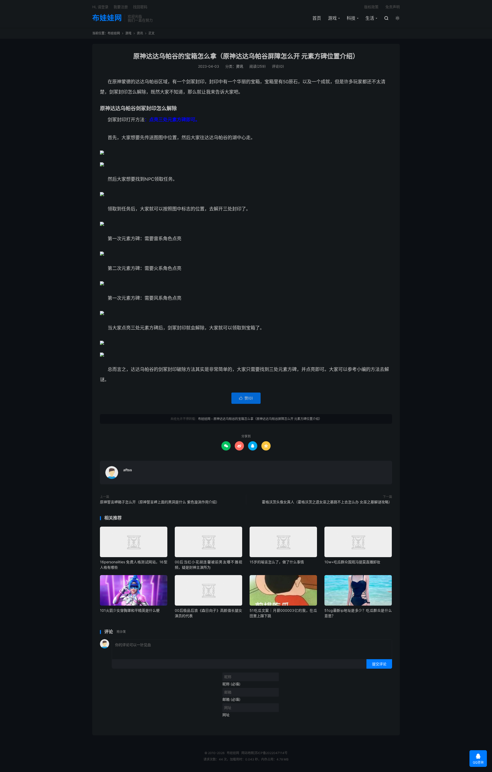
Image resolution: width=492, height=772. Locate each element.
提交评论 (379, 664)
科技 (351, 18)
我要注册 (121, 7)
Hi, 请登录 (100, 7)
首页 (316, 18)
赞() (246, 398)
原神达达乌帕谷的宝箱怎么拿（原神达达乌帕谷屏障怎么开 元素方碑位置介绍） (246, 56)
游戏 (332, 18)
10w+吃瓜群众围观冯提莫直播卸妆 (352, 562)
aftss (127, 470)
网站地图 (247, 753)
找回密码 (140, 7)
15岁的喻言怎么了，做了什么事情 (277, 562)
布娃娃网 (107, 18)
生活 (369, 18)
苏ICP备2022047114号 (271, 753)
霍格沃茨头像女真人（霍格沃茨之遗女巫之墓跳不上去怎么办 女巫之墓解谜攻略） (327, 502)
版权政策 (371, 7)
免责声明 (392, 7)
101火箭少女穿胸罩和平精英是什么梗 (130, 610)
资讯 (140, 33)
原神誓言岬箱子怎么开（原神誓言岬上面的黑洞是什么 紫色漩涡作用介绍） (159, 502)
